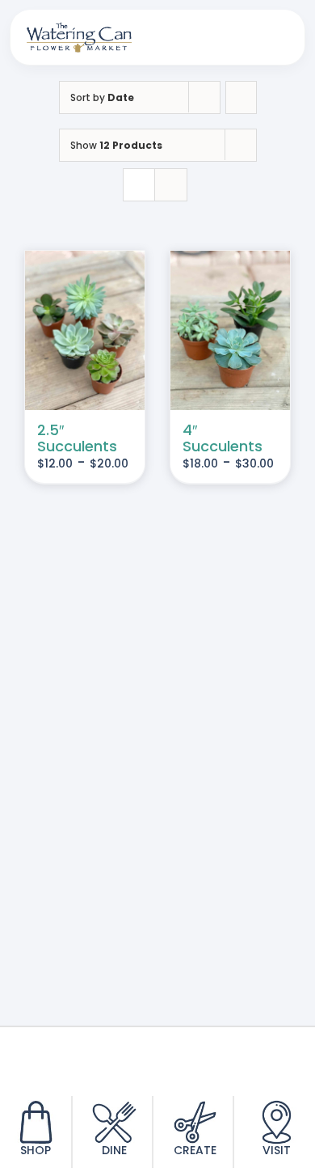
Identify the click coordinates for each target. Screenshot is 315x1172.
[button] (195, 37)
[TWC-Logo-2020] (79, 29)
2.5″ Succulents (77, 438)
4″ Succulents (222, 438)
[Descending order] (241, 97)
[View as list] (171, 185)
